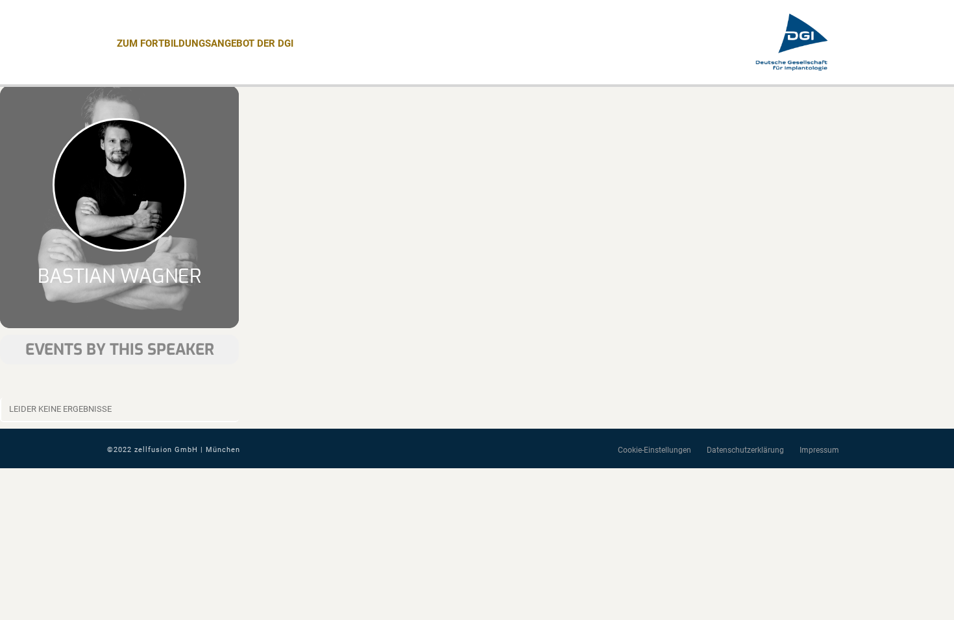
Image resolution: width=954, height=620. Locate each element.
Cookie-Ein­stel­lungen (654, 450)
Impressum (819, 450)
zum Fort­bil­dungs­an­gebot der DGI (205, 43)
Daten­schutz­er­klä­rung (745, 450)
